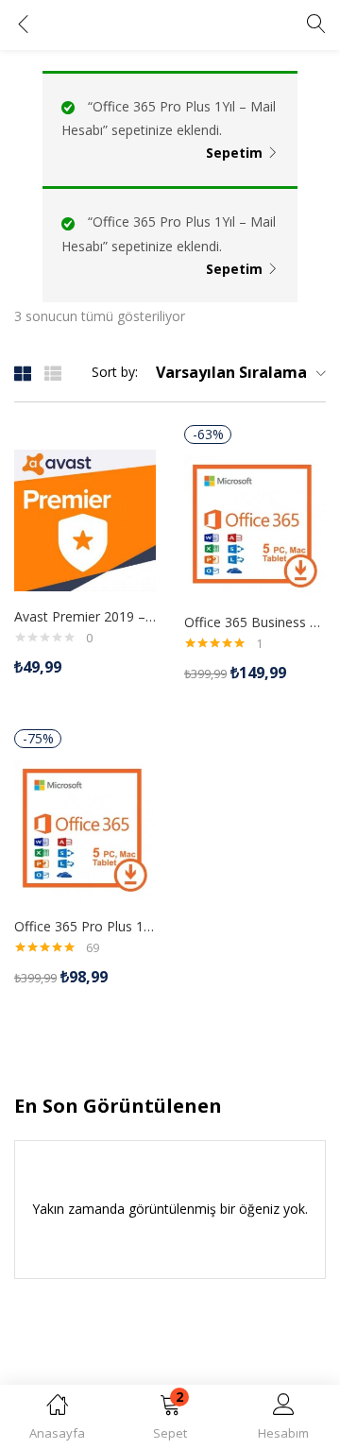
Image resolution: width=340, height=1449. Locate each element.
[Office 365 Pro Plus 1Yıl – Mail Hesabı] (85, 828)
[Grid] (22, 373)
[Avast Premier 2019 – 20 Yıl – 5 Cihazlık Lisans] (85, 518)
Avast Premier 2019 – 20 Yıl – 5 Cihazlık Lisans (85, 616)
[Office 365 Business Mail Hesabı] (255, 524)
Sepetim (234, 153)
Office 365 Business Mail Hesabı (255, 622)
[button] (170, 1420)
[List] (52, 373)
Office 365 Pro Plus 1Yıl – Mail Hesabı (85, 926)
